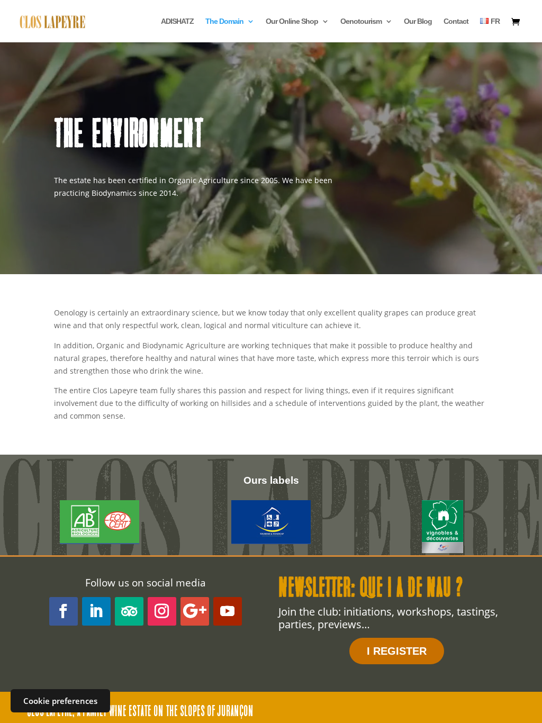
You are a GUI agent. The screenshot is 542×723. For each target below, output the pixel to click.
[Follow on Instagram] (162, 611)
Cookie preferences (60, 700)
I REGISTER (397, 651)
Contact (456, 21)
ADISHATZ (177, 21)
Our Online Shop (292, 21)
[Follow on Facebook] (63, 611)
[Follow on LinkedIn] (96, 611)
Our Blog (418, 21)
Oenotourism (361, 21)
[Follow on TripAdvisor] (129, 611)
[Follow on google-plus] (194, 611)
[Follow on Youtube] (227, 611)
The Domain (224, 21)
